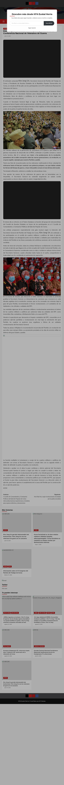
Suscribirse (49, 23)
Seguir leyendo (32, 28)
